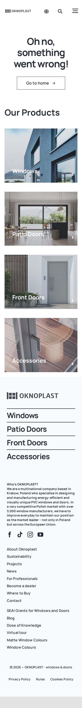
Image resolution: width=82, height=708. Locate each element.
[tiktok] (20, 534)
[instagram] (30, 534)
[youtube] (40, 534)
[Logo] (18, 10)
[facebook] (10, 534)
